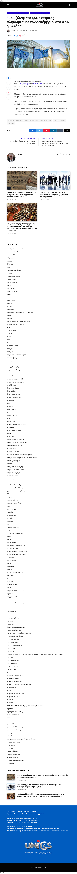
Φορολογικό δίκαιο (12, 751)
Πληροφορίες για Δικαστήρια (16, 627)
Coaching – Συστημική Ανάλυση (16, 249)
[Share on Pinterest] (20, 35)
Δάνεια (9, 336)
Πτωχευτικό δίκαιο (12, 666)
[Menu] (8, 5)
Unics (13, 31)
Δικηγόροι (10, 406)
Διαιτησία (10, 352)
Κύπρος (9, 563)
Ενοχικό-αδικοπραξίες (13, 473)
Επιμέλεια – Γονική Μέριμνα (15, 485)
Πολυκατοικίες (11, 648)
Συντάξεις (10, 703)
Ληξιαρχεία (10, 566)
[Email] (8, 97)
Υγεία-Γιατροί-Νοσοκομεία (15, 730)
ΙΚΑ (8, 524)
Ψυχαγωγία (10, 763)
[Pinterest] (8, 92)
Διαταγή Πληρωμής (13, 367)
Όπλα (8, 609)
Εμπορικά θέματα (12, 448)
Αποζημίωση (11, 288)
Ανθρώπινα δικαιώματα (14, 276)
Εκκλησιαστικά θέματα (14, 430)
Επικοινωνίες (11, 482)
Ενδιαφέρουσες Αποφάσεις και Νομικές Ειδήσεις (22, 458)
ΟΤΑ (8, 615)
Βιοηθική (9, 318)
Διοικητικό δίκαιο (12, 409)
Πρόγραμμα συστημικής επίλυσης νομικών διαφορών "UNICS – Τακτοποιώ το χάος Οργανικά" (36, 654)
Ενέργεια (9, 464)
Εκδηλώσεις (10, 427)
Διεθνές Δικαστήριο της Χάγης (16, 379)
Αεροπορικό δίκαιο (12, 255)
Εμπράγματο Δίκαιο (13, 451)
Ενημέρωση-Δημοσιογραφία (15, 467)
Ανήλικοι (9, 273)
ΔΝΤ (8, 412)
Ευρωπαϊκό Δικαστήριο (14, 503)
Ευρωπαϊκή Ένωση (36, 13)
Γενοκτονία (10, 333)
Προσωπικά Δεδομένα (13, 660)
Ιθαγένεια (10, 521)
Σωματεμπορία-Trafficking (15, 712)
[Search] (69, 5)
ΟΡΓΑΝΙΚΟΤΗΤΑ (11, 612)
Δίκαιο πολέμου (11, 391)
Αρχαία (9, 294)
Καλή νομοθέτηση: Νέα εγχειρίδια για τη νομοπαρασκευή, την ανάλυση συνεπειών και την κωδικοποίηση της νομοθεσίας (22, 227)
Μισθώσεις (10, 575)
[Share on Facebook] (14, 35)
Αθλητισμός (10, 258)
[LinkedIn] (8, 88)
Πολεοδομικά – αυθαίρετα (15, 636)
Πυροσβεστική (11, 669)
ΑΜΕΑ (8, 267)
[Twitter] (8, 83)
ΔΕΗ (8, 343)
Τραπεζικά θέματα (12, 724)
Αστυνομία (10, 303)
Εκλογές (9, 433)
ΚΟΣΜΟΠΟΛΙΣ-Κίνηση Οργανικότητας (19, 554)
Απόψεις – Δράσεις (12, 291)
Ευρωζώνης (37, 84)
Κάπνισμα (10, 539)
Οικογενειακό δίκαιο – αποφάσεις (17, 603)
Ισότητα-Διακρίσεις (13, 527)
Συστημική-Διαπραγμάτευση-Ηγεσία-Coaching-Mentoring (25, 706)
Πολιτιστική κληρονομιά (14, 645)
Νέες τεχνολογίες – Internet (15, 591)
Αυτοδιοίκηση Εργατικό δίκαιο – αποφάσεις (20, 312)
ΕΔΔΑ (8, 418)
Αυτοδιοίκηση (11, 309)
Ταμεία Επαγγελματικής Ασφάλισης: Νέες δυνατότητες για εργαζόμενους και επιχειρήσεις (54, 194)
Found (2, 873)
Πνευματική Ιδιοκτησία (14, 630)
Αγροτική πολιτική (12, 252)
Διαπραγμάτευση (12, 361)
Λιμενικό (9, 569)
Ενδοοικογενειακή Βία (13, 461)
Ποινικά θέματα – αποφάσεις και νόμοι (19, 633)
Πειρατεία (10, 621)
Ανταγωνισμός (11, 279)
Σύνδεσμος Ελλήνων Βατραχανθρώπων (19, 684)
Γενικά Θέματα (11, 330)
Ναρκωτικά (10, 582)
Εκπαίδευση (10, 436)
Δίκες (8, 403)
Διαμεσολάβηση (12, 358)
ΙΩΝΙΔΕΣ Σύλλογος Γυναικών (15, 533)
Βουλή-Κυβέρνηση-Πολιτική (16, 324)
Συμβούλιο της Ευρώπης (14, 681)
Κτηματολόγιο (11, 557)
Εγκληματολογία (12, 415)
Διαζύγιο (9, 349)
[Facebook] (8, 78)
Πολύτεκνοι (10, 651)
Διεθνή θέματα (11, 385)
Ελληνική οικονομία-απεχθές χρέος (18, 13)
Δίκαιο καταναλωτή (13, 388)
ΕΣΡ (8, 494)
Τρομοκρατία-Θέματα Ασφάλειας (17, 727)
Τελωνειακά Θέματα (13, 715)
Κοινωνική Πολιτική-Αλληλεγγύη (17, 551)
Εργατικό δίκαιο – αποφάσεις (16, 491)
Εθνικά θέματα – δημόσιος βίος (16, 424)
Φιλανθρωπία (11, 745)
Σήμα (8, 672)
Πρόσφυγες (10, 657)
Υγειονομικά (10, 733)
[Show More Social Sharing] (23, 35)
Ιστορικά (9, 530)
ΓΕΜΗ (8, 327)
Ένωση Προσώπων (12, 476)
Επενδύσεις (10, 479)
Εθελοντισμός (11, 421)
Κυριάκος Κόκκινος (59, 120)
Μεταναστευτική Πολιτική (15, 572)
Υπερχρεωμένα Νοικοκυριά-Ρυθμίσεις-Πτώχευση (22, 739)
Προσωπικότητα (12, 663)
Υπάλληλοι (10, 736)
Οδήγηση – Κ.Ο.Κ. (12, 597)
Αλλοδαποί (10, 264)
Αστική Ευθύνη (11, 300)
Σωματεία (10, 709)
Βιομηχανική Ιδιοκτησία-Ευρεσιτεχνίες (19, 321)
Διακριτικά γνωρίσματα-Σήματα (16, 355)
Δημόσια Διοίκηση (12, 346)
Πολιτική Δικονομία (13, 639)
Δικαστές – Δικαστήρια (14, 397)
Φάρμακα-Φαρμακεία (13, 742)
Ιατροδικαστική (11, 515)
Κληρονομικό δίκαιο (13, 548)
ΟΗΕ (8, 600)
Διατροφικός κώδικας (13, 370)
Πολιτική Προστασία (13, 642)
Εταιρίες (9, 497)
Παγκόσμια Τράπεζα (13, 618)
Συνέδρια (9, 690)
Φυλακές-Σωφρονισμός (14, 754)
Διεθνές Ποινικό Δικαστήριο (15, 382)
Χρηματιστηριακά (12, 757)
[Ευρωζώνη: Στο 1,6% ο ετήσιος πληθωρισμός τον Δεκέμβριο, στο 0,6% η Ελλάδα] (38, 68)
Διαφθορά (10, 373)
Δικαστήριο (10, 400)
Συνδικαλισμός (11, 687)
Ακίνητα (9, 261)
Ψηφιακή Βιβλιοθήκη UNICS (15, 760)
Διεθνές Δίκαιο (11, 376)
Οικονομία (46, 13)
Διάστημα (10, 364)
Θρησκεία (10, 512)
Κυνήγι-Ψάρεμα (12, 560)
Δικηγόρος (11, 120)
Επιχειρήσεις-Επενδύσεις (15, 488)
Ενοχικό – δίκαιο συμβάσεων (16, 470)
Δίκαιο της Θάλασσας (13, 394)
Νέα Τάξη (9, 588)
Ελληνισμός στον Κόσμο (14, 445)
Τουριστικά (10, 721)
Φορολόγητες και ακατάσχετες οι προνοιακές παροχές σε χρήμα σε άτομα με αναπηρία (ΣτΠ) (55, 143)
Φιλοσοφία (10, 748)
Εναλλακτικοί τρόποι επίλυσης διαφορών (19, 454)
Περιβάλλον (10, 624)
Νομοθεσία (10, 594)
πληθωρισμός (25, 84)
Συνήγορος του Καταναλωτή (15, 693)
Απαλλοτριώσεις (12, 282)
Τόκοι (8, 718)
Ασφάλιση (10, 306)
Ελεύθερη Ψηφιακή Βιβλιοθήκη (16, 439)
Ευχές (8, 506)
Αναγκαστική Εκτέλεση (14, 270)
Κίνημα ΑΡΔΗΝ (11, 542)
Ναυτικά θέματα (12, 585)
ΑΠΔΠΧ (9, 285)
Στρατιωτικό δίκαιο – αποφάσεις (17, 675)
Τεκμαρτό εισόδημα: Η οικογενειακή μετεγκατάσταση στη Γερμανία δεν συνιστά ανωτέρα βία (21, 194)
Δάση (8, 340)
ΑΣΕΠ (8, 297)
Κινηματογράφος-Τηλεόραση (16, 545)
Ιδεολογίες (10, 518)
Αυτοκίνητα (10, 315)
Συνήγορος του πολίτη (13, 696)
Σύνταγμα (10, 700)
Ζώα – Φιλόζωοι (11, 509)
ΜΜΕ (8, 579)
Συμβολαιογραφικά (13, 678)
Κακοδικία (10, 536)
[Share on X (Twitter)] (17, 35)
